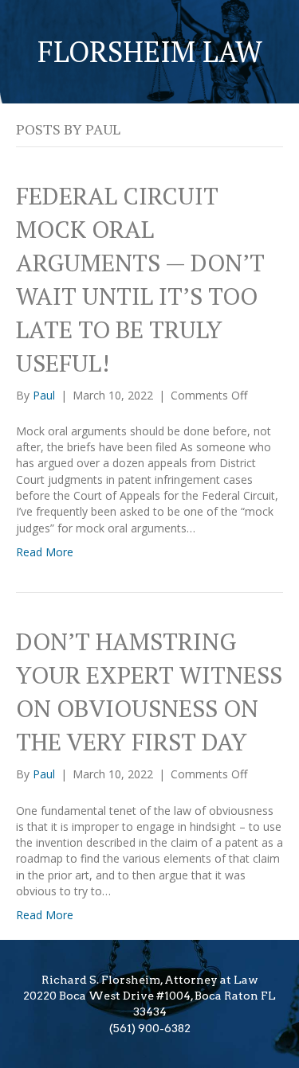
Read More (44, 551)
